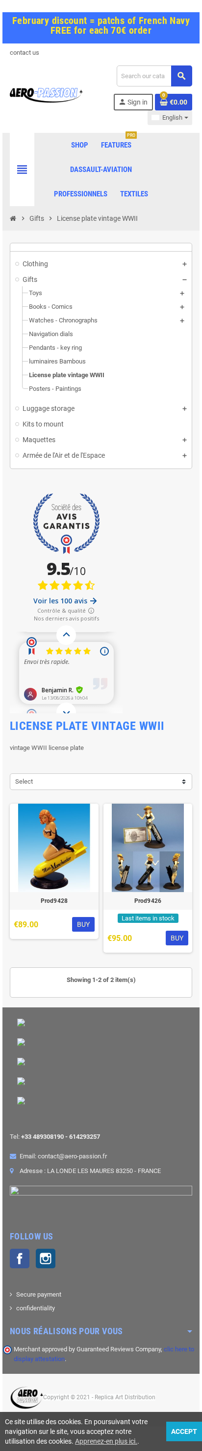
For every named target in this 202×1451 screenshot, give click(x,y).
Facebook (19, 1258)
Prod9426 (148, 900)
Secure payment (38, 1294)
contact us (24, 52)
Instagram (45, 1258)
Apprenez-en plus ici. (106, 1441)
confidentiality (35, 1308)
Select (24, 781)
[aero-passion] (46, 94)
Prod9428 (54, 900)
